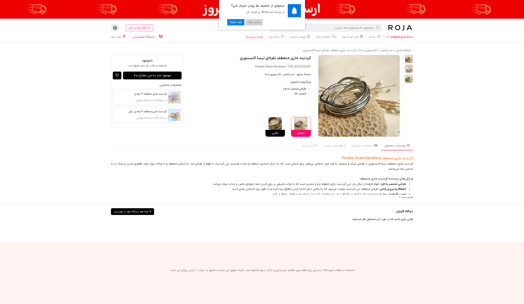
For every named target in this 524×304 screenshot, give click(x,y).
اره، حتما (236, 22)
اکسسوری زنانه (273, 74)
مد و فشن (288, 74)
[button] (117, 75)
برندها (372, 37)
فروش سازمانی (298, 37)
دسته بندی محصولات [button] (401, 37)
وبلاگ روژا (274, 37)
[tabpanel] (262, 176)
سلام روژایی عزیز (138, 27)
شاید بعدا (254, 22)
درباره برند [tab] (308, 146)
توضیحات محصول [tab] (395, 146)
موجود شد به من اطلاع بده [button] (152, 75)
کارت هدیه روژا (350, 37)
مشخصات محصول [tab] (362, 146)
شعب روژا (116, 37)
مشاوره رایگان (323, 37)
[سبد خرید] (115, 27)
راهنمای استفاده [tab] (334, 146)
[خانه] (400, 28)
